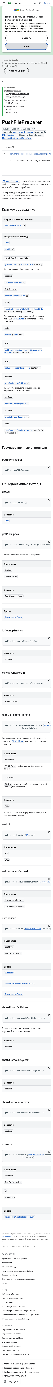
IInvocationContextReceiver (16, 138)
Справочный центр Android (13, 1329)
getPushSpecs (11, 264)
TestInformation (21, 368)
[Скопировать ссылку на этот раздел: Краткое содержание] (38, 209)
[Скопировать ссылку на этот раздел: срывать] (15, 1144)
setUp (7, 368)
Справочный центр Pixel (12, 1334)
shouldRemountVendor (15, 417)
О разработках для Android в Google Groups (20, 1315)
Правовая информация (14, 1368)
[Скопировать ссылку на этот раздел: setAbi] (12, 824)
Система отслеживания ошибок (15, 1354)
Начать (26, 46)
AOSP (4, 81)
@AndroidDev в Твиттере (12, 1298)
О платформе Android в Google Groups (18, 1310)
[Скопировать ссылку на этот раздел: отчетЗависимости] (27, 672)
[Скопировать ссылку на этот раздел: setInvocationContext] (31, 871)
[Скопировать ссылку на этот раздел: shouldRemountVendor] (32, 1102)
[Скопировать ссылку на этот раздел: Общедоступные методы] (43, 484)
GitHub (5, 1283)
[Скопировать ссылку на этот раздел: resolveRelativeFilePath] (33, 715)
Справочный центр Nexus (12, 1338)
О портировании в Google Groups (16, 1319)
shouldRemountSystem (15, 403)
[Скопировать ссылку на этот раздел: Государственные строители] (4, 452)
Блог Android (7, 1302)
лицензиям (6, 1236)
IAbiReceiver (8, 135)
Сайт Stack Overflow (10, 1350)
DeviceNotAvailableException (19, 983)
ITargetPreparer (11, 181)
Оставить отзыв (32, 1372)
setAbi (8, 334)
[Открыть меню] (4, 3)
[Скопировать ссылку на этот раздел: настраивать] (20, 918)
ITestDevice (27, 264)
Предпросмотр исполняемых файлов (17, 1271)
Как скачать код (9, 1267)
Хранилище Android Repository (15, 1258)
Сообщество (29, 1364)
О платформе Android (11, 1364)
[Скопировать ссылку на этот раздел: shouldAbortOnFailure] (31, 1007)
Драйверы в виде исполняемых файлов (18, 1279)
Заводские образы (9, 1275)
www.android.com (9, 1342)
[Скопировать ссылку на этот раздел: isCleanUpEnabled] (26, 630)
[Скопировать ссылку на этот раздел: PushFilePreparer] (25, 459)
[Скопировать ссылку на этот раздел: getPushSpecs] (22, 534)
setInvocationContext (16, 350)
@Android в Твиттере (10, 1294)
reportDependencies (15, 295)
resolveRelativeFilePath (17, 309)
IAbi (7, 242)
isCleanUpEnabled (13, 282)
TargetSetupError (13, 617)
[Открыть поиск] (34, 3)
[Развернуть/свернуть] (17, 87)
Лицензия (30, 1368)
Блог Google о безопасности (14, 1306)
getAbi (8, 249)
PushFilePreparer (13, 225)
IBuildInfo (37, 309)
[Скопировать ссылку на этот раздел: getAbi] (13, 492)
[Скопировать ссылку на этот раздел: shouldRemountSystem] (32, 1060)
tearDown (9, 430)
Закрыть (26, 38)
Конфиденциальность (13, 1372)
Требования (7, 1262)
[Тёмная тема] (49, 467)
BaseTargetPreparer (23, 132)
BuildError (10, 973)
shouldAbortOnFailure (15, 383)
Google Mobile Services (11, 1346)
